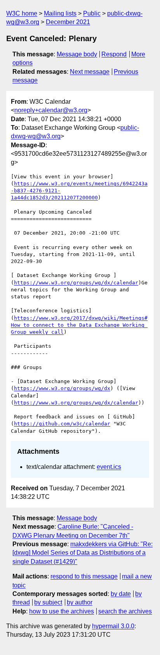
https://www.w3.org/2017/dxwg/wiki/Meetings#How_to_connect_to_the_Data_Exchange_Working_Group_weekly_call (79, 325)
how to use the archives (61, 611)
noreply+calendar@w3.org (50, 110)
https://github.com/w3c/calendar (62, 424)
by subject (48, 602)
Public (92, 13)
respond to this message (84, 576)
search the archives (125, 611)
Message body (77, 54)
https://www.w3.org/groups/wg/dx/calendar (76, 283)
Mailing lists (60, 13)
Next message (90, 71)
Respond (114, 54)
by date (121, 594)
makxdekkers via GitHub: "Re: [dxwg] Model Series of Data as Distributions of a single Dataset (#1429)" (82, 553)
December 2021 (68, 22)
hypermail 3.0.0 (113, 626)
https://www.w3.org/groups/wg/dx (62, 388)
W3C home (21, 13)
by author (79, 602)
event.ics (109, 466)
